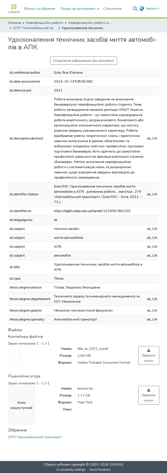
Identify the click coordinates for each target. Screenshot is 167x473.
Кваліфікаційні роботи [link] (44, 22)
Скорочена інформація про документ (83, 60)
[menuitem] (79, 8)
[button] (14, 8)
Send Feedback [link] (100, 470)
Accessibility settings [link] (70, 470)
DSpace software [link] (57, 464)
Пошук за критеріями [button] (77, 8)
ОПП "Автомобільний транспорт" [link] (35, 28)
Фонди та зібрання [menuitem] (39, 8)
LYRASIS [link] (116, 464)
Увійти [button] (151, 8)
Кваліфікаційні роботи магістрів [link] (90, 22)
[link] (148, 355)
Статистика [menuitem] (112, 8)
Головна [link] (14, 22)
